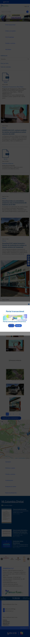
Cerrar (11, 325)
